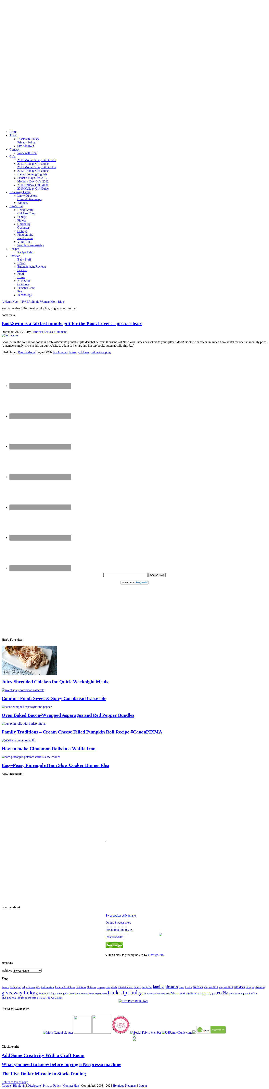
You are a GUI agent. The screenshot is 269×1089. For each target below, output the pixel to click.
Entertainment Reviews (31, 266)
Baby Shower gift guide (32, 174)
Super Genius (54, 997)
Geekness (23, 227)
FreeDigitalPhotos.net (119, 929)
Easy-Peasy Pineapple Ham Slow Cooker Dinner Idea (55, 765)
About (13, 135)
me (145, 993)
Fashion (22, 270)
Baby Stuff (24, 259)
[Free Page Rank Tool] (133, 1001)
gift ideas (83, 352)
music (183, 993)
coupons (101, 987)
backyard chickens (65, 987)
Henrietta (37, 331)
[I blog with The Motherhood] (101, 1032)
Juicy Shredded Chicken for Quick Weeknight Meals (55, 681)
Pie (225, 992)
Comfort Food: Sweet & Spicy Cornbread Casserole (54, 698)
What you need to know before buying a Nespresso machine (61, 1064)
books (72, 352)
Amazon (5, 987)
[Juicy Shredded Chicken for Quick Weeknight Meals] (29, 674)
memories (151, 993)
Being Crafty (25, 209)
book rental (60, 352)
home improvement (98, 993)
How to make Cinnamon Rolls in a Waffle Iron (49, 748)
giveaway (260, 987)
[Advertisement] (134, 61)
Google (6, 1085)
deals (114, 987)
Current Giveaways (29, 199)
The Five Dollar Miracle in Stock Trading (44, 1073)
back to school (47, 987)
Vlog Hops (24, 241)
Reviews (14, 256)
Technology (24, 295)
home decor (82, 993)
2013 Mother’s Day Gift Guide (36, 167)
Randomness (25, 238)
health (72, 993)
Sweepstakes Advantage (121, 915)
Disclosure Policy (28, 139)
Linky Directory (27, 195)
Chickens (81, 987)
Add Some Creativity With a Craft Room (43, 1055)
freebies (198, 987)
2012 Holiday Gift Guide (33, 170)
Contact (14, 149)
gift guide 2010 (211, 987)
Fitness (21, 220)
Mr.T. (175, 993)
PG (219, 993)
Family (21, 217)
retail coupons (19, 997)
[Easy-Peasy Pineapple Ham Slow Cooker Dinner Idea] (31, 757)
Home (13, 131)
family (137, 987)
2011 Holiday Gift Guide (32, 185)
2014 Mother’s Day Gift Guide (36, 160)
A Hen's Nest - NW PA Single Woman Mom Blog (33, 301)
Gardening (24, 224)
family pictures (165, 986)
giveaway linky (18, 992)
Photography (25, 234)
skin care (43, 998)
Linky (135, 992)
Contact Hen (71, 1085)
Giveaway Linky (20, 192)
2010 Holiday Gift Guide (33, 188)
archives (7, 970)
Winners (22, 202)
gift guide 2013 (226, 987)
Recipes (14, 248)
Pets (19, 291)
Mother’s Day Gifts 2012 (33, 181)
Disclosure (34, 1085)
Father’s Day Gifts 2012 (32, 178)
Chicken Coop (26, 213)
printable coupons (238, 993)
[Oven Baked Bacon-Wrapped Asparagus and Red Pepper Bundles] (27, 706)
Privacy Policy (26, 142)
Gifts (12, 156)
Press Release (26, 352)
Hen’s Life (16, 206)
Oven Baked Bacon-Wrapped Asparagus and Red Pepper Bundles (68, 715)
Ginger (250, 987)
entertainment (125, 987)
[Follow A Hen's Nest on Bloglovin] (134, 583)
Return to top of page (15, 1082)
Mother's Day (163, 993)
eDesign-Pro (156, 955)
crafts (108, 987)
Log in (143, 1085)
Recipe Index (25, 252)
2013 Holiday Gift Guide (33, 163)
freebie (188, 987)
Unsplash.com (114, 936)
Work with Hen (27, 153)
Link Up (117, 992)
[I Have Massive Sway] (194, 1032)
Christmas (91, 987)
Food (20, 273)
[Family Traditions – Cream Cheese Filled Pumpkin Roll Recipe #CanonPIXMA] (24, 723)
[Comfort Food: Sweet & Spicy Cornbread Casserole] (23, 690)
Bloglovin (19, 1085)
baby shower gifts (31, 987)
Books (21, 263)
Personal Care (26, 287)
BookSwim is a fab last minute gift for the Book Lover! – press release (72, 323)
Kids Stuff (23, 280)
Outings (22, 231)
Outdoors (23, 284)
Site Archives (25, 146)
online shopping (101, 352)
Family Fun (147, 987)
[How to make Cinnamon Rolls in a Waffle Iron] (19, 740)
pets (214, 993)
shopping (33, 997)
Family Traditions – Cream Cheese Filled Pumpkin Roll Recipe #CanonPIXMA (82, 731)
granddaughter (61, 993)
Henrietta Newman (124, 1085)
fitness (181, 987)
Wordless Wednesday (30, 245)
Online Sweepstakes (118, 922)
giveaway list (44, 993)
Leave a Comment (55, 331)
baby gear (15, 987)
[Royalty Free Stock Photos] (114, 947)
